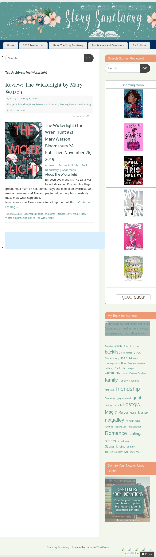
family (111, 380)
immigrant (51, 213)
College (130, 368)
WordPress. (102, 547)
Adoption (109, 346)
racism (109, 426)
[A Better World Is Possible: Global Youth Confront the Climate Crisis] (133, 280)
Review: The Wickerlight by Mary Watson (44, 88)
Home (10, 45)
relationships (135, 426)
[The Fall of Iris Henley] (133, 184)
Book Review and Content (43, 104)
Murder (19, 217)
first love (109, 390)
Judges (61, 213)
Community (112, 373)
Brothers (141, 363)
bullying (109, 368)
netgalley (114, 420)
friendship (128, 389)
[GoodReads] (137, 7)
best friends (126, 353)
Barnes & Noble (68, 165)
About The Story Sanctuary (68, 45)
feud (40, 213)
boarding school (112, 363)
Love (69, 213)
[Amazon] (150, 8)
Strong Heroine (115, 446)
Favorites (134, 380)
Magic (76, 213)
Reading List (120, 427)
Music (133, 413)
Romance (29, 217)
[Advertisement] (74, 240)
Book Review (128, 363)
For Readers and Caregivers (108, 45)
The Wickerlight (45, 217)
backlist (112, 352)
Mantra (89, 547)
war (126, 452)
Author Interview (131, 346)
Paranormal (76, 104)
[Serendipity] (133, 249)
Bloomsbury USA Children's (121, 358)
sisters (110, 441)
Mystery (143, 412)
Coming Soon (133, 85)
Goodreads (69, 170)
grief (137, 397)
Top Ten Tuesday (114, 452)
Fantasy (64, 104)
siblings (135, 433)
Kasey (13, 98)
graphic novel (124, 398)
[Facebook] (88, 7)
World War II (135, 452)
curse (125, 373)
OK (87, 57)
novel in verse (133, 421)
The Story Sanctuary (58, 547)
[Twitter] (103, 7)
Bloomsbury (30, 213)
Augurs (18, 213)
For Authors (139, 45)
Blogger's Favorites (17, 104)
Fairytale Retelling (137, 373)
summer (131, 446)
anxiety (118, 346)
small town (124, 441)
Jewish (118, 405)
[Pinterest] (119, 7)
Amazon (50, 165)
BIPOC (137, 352)
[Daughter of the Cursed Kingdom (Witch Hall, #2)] (133, 117)
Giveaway (110, 398)
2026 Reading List (33, 45)
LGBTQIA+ (132, 404)
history (108, 405)
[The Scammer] (133, 150)
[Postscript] (133, 215)
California (120, 368)
